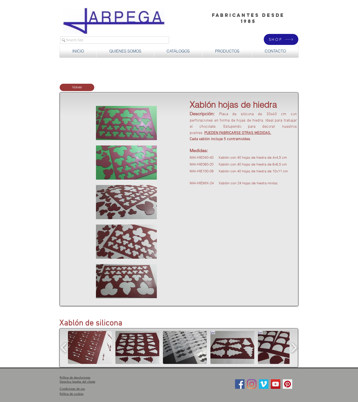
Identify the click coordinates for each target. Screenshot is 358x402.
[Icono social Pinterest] (287, 384)
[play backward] (63, 347)
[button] (227, 51)
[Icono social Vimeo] (263, 384)
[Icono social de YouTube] (275, 384)
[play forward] (293, 347)
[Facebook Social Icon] (240, 384)
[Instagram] (251, 384)
